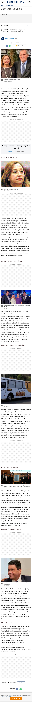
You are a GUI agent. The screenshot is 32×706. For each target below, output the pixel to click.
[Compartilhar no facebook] (7, 46)
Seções (2, 2)
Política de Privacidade (7, 696)
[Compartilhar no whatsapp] (10, 46)
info (16, 39)
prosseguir (16, 698)
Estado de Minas (9, 38)
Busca (29, 2)
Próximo (30, 26)
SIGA (14, 46)
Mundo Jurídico (9, 5)
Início (2, 5)
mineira (21, 683)
